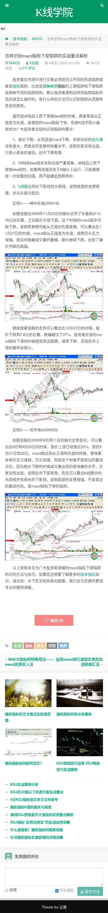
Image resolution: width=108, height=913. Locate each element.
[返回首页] (6, 38)
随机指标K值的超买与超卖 (30, 806)
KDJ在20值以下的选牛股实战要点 (37, 791)
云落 (63, 906)
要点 (40, 645)
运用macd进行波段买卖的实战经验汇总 (79, 661)
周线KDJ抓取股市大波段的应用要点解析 (42, 814)
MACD (37, 38)
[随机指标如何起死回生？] (28, 741)
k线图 (23, 186)
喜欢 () (56, 620)
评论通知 (67, 890)
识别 (52, 645)
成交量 (97, 139)
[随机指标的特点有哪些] (79, 692)
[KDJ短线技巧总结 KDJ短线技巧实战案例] (79, 741)
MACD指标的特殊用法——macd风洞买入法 (29, 661)
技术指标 (20, 38)
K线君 (34, 62)
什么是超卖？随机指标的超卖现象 (36, 829)
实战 (17, 645)
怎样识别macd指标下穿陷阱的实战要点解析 (46, 55)
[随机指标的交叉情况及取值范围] (28, 692)
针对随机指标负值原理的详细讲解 (36, 837)
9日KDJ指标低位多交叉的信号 (34, 799)
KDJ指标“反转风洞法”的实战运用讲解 (40, 822)
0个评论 (29, 67)
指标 (16, 85)
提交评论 (92, 891)
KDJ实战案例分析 (24, 784)
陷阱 (63, 645)
